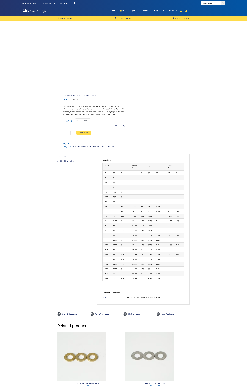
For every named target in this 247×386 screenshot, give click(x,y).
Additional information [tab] (65, 161)
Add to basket (83, 132)
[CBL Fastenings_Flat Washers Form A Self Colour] (89, 61)
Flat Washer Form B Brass (89, 383)
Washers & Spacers (107, 147)
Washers (96, 147)
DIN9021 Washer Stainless (157, 383)
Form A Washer (86, 147)
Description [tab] (61, 156)
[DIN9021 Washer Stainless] (149, 334)
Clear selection (120, 126)
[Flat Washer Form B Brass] (81, 334)
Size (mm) (68, 121)
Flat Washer (76, 147)
